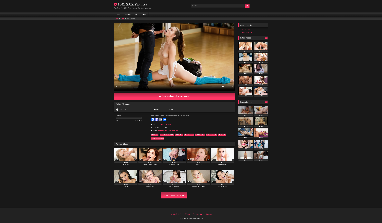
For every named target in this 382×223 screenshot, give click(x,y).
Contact (209, 214)
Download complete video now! (175, 96)
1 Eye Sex (246, 30)
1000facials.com (167, 135)
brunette (200, 135)
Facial (122, 18)
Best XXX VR (247, 32)
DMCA (187, 214)
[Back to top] (376, 217)
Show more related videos (174, 195)
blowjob (190, 135)
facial (223, 135)
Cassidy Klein (173, 131)
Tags (136, 14)
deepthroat (212, 135)
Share (171, 109)
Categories (127, 14)
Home (118, 14)
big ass (180, 135)
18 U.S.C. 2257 (176, 214)
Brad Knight (162, 131)
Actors (144, 14)
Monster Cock (158, 138)
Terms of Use (198, 214)
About (158, 109)
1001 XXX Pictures (132, 4)
